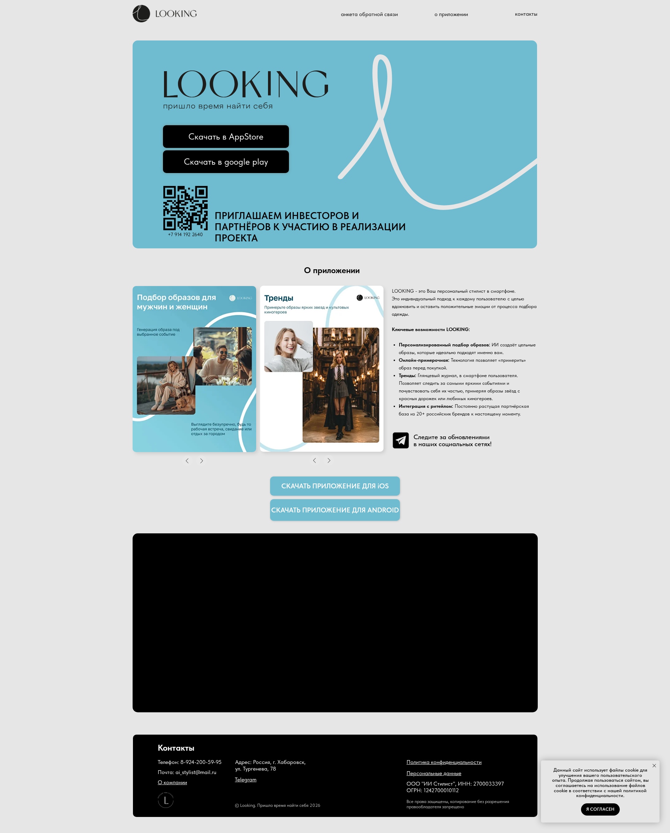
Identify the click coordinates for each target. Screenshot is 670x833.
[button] (444, 762)
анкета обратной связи (369, 14)
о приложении (451, 14)
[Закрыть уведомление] (654, 765)
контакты (526, 13)
